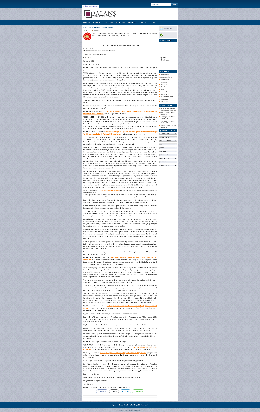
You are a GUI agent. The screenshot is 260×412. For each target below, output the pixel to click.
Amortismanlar (164, 74)
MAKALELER (132, 22)
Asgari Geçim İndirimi (166, 77)
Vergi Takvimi (164, 101)
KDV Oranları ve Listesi (166, 96)
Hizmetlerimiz (164, 87)
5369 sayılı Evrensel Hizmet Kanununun (110, 190)
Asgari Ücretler (164, 79)
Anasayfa (86, 22)
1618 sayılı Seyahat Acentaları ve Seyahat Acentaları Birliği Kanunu (123, 353)
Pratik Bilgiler (164, 99)
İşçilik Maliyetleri (165, 94)
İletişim (162, 89)
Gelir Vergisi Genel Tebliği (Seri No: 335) (167, 113)
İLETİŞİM (152, 22)
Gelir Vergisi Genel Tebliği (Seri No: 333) (167, 122)
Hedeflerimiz (163, 84)
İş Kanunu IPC (164, 92)
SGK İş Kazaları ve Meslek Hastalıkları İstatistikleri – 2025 (168, 109)
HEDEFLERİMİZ (120, 22)
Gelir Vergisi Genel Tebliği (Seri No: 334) (167, 117)
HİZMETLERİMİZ (108, 22)
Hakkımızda (163, 82)
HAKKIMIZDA (97, 22)
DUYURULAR (143, 22)
